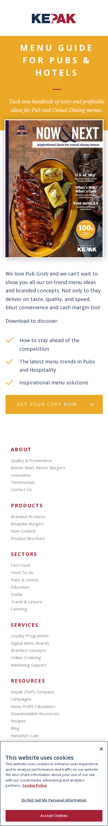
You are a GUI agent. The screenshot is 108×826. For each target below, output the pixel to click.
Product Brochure (28, 538)
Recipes (18, 720)
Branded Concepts (28, 650)
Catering (19, 609)
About (21, 449)
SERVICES (24, 625)
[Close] (101, 749)
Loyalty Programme (30, 635)
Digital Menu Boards (30, 643)
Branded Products (28, 516)
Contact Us (21, 489)
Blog (15, 728)
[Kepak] (54, 22)
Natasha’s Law (24, 735)
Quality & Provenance (31, 460)
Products (27, 505)
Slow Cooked (23, 531)
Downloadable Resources (35, 713)
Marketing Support (28, 665)
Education (20, 587)
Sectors (24, 554)
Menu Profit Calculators (33, 706)
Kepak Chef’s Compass (32, 691)
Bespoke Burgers (27, 523)
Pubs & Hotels (25, 580)
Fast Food (20, 565)
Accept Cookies (54, 815)
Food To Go (22, 572)
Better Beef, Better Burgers (38, 467)
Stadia (16, 594)
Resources (28, 681)
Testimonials (23, 482)
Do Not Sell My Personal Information (54, 800)
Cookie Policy (34, 785)
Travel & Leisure (26, 601)
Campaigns (21, 699)
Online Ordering (26, 657)
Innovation (21, 475)
